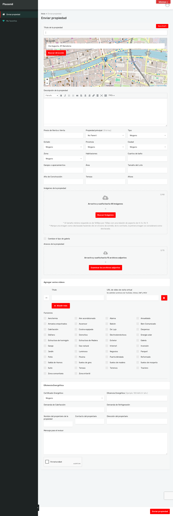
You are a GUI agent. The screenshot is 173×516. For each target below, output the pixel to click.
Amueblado (145, 318)
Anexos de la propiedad (54, 244)
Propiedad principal (98, 130)
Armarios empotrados (57, 324)
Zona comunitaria (55, 373)
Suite (50, 368)
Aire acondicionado (87, 318)
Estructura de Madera (88, 340)
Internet (113, 346)
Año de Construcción (53, 177)
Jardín (50, 351)
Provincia (90, 142)
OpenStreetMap (162, 85)
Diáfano (51, 335)
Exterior (113, 340)
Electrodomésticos (118, 335)
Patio (50, 357)
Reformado (146, 357)
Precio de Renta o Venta (54, 130)
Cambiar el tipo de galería (59, 239)
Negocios (114, 351)
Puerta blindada (116, 357)
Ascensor (83, 324)
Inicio (43, 14)
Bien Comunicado (148, 324)
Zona (46, 153)
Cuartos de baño (135, 153)
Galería (143, 340)
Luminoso (83, 351)
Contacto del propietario (86, 416)
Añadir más (62, 306)
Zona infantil (84, 373)
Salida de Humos (55, 362)
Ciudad (131, 142)
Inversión (145, 346)
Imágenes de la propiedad (55, 188)
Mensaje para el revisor (53, 430)
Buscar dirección (56, 53)
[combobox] (105, 135)
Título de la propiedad (53, 27)
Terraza (89, 177)
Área (88, 165)
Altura (130, 177)
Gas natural (84, 346)
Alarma (113, 318)
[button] (51, 95)
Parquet (144, 351)
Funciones (48, 313)
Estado (47, 142)
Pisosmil (8, 4)
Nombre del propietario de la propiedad (56, 417)
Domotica (83, 335)
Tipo (130, 130)
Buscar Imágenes (105, 215)
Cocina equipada (86, 329)
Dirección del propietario (117, 416)
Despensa (145, 329)
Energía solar (146, 335)
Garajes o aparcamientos (54, 165)
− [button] (47, 83)
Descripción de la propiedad (56, 90)
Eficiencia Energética (54, 385)
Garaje (50, 346)
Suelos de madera (117, 362)
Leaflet (152, 85)
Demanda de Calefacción (54, 405)
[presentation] (52, 95)
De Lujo (113, 329)
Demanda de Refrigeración (118, 405)
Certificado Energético (53, 393)
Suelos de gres (85, 362)
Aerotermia (53, 318)
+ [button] (47, 79)
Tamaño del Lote (135, 165)
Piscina (82, 357)
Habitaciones (91, 153)
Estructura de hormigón (58, 340)
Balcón (113, 324)
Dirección (50, 41)
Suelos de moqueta (149, 362)
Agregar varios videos (54, 282)
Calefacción (53, 329)
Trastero (144, 368)
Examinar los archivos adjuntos (105, 267)
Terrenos (114, 368)
